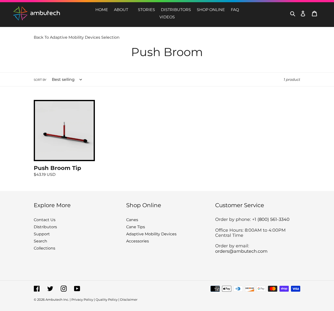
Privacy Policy (82, 299)
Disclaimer (128, 299)
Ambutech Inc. (57, 299)
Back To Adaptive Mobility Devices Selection (77, 37)
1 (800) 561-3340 (272, 219)
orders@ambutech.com (241, 251)
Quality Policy (107, 299)
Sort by (40, 80)
